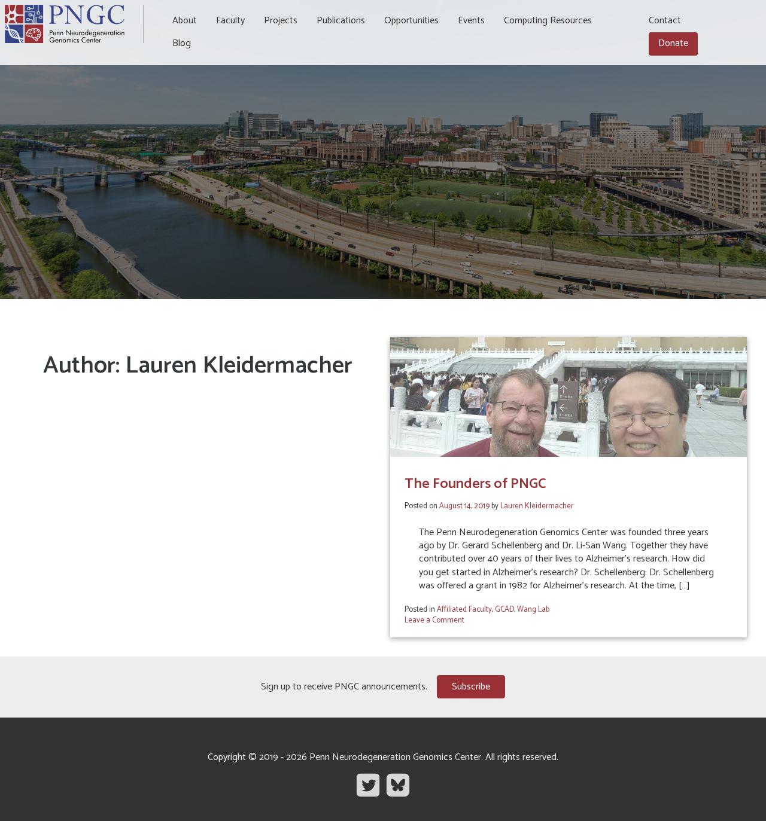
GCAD (504, 609)
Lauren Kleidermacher (536, 506)
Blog (181, 43)
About (184, 21)
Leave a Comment (434, 620)
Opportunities (411, 21)
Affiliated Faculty (464, 609)
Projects (280, 21)
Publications (341, 21)
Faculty (230, 21)
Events (471, 21)
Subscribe (471, 687)
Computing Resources (548, 21)
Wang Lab (533, 609)
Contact (665, 21)
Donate (673, 43)
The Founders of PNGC (475, 484)
